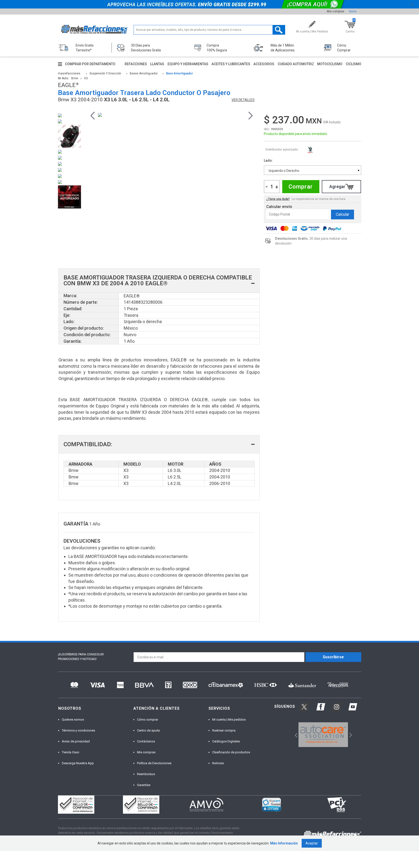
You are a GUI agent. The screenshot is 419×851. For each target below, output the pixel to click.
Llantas (157, 64)
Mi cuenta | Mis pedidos (229, 719)
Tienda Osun (70, 752)
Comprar (301, 186)
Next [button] (251, 115)
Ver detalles (243, 100)
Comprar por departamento (90, 64)
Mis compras (335, 11)
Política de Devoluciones (154, 763)
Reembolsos (146, 774)
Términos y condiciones (78, 730)
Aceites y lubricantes (230, 64)
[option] (171, 115)
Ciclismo (353, 64)
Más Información (284, 843)
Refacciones (136, 64)
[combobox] (312, 170)
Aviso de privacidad (76, 741)
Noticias (218, 763)
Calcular (342, 214)
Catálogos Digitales (226, 741)
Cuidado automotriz (296, 64)
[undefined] (171, 115)
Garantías (143, 785)
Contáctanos (146, 741)
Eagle (310, 149)
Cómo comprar (147, 719)
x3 (86, 78)
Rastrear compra (223, 730)
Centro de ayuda (148, 730)
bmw (74, 78)
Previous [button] (93, 115)
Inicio (352, 11)
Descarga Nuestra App (78, 763)
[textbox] (209, 30)
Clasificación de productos (231, 752)
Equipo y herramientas (188, 64)
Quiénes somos (73, 719)
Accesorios (263, 64)
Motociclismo (329, 64)
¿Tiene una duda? (278, 199)
